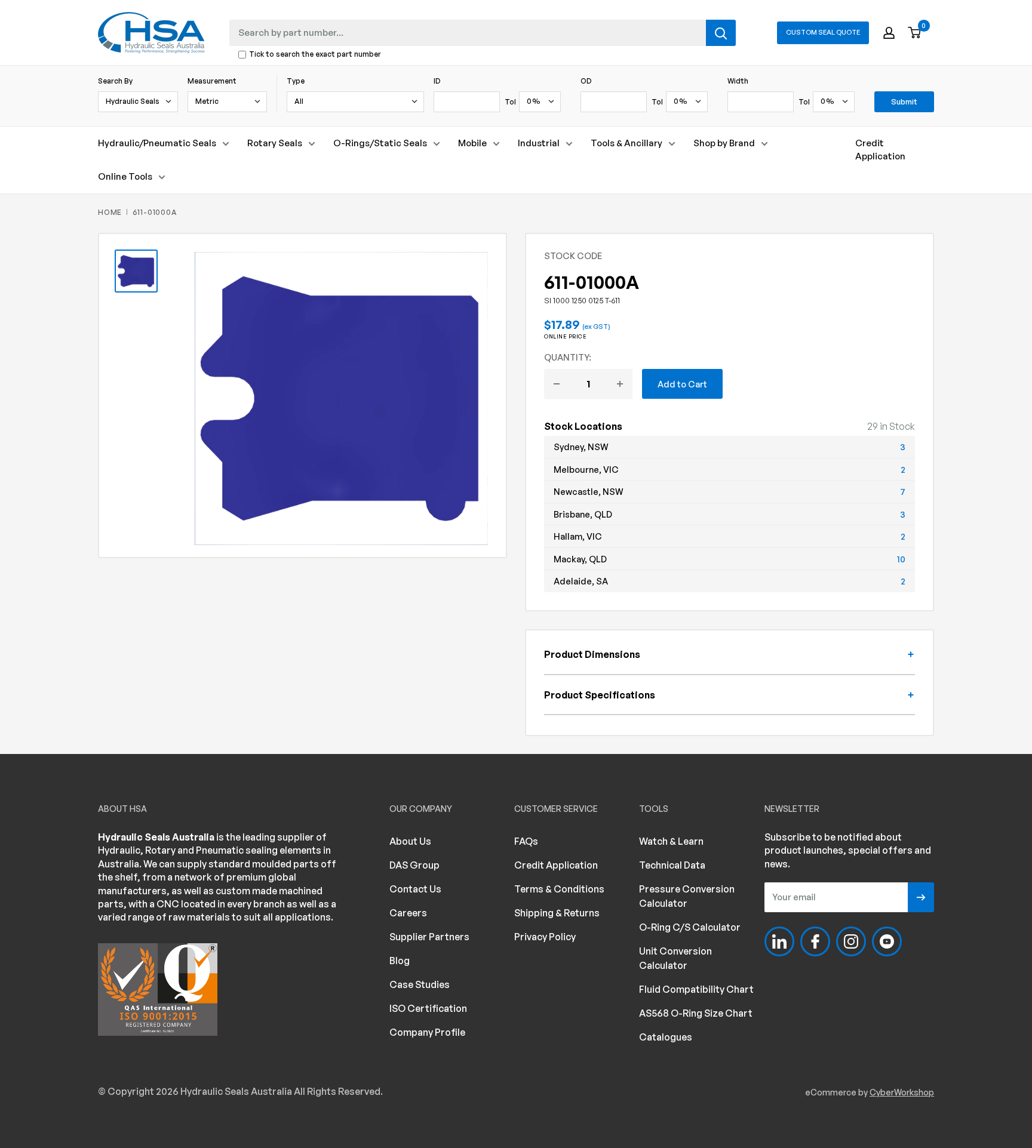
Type (296, 80)
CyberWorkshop (902, 1092)
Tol (510, 101)
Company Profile (427, 1032)
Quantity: (567, 357)
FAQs (526, 841)
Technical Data (672, 865)
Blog (399, 961)
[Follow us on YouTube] (887, 941)
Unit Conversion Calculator (675, 958)
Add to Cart (682, 383)
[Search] (721, 33)
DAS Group (414, 865)
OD (586, 80)
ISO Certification (428, 1008)
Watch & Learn (671, 841)
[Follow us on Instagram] (851, 941)
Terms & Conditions (559, 889)
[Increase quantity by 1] (619, 384)
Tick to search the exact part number (315, 55)
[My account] (889, 33)
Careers (408, 913)
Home (110, 212)
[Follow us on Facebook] (815, 941)
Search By (115, 80)
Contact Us (415, 889)
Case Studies (419, 984)
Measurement (212, 80)
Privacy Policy (545, 937)
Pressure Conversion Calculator (687, 896)
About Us (410, 841)
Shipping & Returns (557, 913)
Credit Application (880, 149)
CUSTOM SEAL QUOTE (823, 32)
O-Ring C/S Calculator (690, 927)
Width (737, 80)
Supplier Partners (429, 937)
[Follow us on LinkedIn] (779, 941)
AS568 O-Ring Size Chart (695, 1013)
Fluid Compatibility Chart (696, 989)
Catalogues (665, 1037)
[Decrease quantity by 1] (556, 384)
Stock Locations (583, 426)
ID (437, 80)
